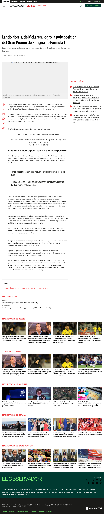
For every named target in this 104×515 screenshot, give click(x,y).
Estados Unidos (32, 1)
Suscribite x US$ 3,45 (93, 6)
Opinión (32, 492)
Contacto (49, 511)
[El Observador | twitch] (101, 483)
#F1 (54, 140)
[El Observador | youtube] (97, 480)
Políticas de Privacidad (22, 511)
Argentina (14, 1)
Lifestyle (24, 492)
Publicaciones (80, 492)
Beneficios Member (21, 489)
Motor (39, 5)
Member (10, 489)
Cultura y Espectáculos (11, 492)
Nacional (38, 489)
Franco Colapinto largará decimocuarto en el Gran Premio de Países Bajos (20, 302)
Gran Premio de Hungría (29, 288)
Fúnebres (39, 492)
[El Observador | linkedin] (89, 483)
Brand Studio (83, 489)
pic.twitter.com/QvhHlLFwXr (38, 142)
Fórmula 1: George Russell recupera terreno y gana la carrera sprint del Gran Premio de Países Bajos (27, 308)
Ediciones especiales (65, 492)
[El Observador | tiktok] (101, 480)
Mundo (92, 489)
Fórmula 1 (6, 288)
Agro (75, 489)
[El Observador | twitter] (87, 480)
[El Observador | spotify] (93, 483)
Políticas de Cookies (8, 511)
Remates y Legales (50, 492)
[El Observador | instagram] (93, 480)
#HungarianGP (61, 140)
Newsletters (91, 492)
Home (4, 489)
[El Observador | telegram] (97, 483)
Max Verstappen (44, 288)
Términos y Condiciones (38, 511)
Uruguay (6, 1)
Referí (31, 489)
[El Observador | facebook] (90, 480)
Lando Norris (15, 288)
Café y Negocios (49, 489)
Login (80, 6)
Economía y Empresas (64, 489)
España (22, 1)
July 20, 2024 (44, 145)
